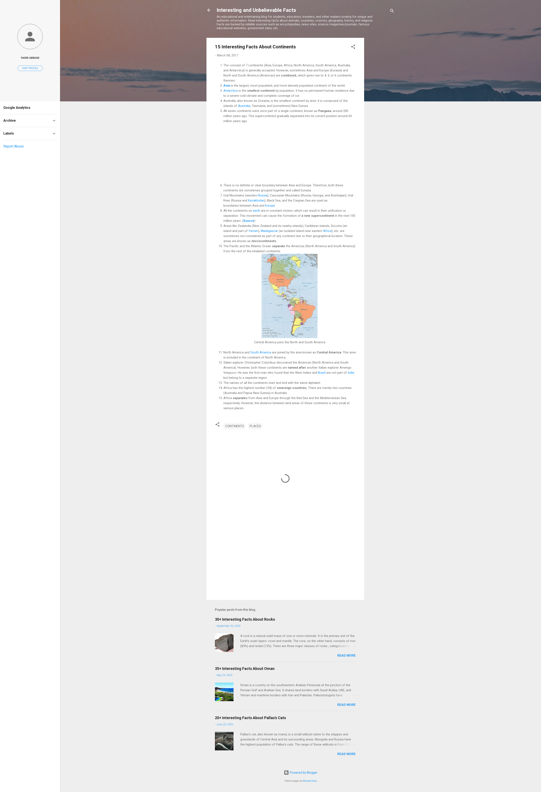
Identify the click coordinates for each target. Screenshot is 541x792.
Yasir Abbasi (30, 57)
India (351, 373)
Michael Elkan (310, 781)
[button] (353, 47)
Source (248, 221)
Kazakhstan (256, 200)
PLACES (255, 426)
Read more (346, 655)
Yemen (253, 231)
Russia (262, 195)
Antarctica (230, 91)
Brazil (322, 373)
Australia (244, 106)
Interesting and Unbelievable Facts (256, 10)
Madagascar (269, 231)
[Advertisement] (381, 101)
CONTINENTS (234, 426)
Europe (270, 205)
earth (256, 211)
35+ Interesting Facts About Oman (245, 668)
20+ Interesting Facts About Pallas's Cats (250, 718)
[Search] (392, 11)
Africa (327, 231)
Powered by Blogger (303, 772)
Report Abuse (13, 146)
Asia (226, 85)
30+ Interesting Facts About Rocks (245, 619)
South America (260, 352)
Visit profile (30, 68)
